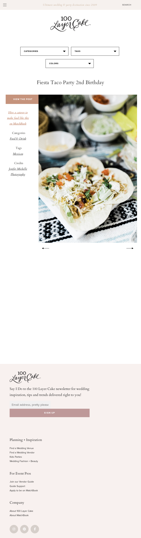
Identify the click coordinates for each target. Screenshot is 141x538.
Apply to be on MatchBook (24, 490)
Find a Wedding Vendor (22, 452)
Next (131, 247)
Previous (44, 247)
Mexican (18, 154)
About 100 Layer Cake (21, 511)
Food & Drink (18, 139)
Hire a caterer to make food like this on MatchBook (18, 118)
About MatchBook (19, 515)
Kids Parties (16, 456)
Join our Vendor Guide (22, 481)
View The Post (22, 99)
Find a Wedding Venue (22, 448)
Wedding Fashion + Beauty (24, 461)
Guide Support (17, 486)
